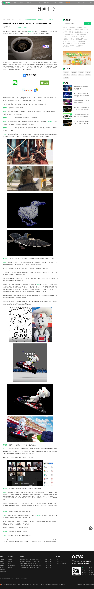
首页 (15, 3)
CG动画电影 (66, 39)
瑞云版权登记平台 (67, 41)
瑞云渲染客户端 (75, 43)
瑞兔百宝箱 (2, 569)
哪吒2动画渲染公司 (78, 32)
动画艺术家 (66, 45)
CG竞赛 (66, 77)
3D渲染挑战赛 (66, 34)
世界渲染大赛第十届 (68, 32)
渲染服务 (38, 515)
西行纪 (86, 29)
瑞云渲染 (87, 32)
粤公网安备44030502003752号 (31, 584)
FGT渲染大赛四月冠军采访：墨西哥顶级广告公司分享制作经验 (39, 20)
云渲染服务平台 (67, 36)
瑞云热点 (74, 72)
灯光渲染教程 (73, 39)
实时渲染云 (83, 34)
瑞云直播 (74, 75)
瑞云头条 (66, 72)
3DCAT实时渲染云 (15, 578)
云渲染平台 (74, 36)
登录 (91, 3)
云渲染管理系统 (11, 565)
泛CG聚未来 (66, 46)
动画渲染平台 (72, 27)
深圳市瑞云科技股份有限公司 (10, 584)
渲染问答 (2, 565)
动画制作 (83, 41)
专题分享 (2, 563)
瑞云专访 (21, 20)
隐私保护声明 (3, 571)
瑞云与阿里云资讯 (75, 34)
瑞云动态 (81, 75)
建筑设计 (80, 39)
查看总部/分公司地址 (61, 563)
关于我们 (61, 3)
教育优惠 (10, 561)
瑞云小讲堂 (66, 75)
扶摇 (64, 29)
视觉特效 (78, 38)
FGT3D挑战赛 (66, 43)
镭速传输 (23, 578)
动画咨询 (58, 559)
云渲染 (38, 284)
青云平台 (10, 563)
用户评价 (2, 567)
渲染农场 (30, 31)
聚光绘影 (69, 29)
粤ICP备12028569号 (21, 584)
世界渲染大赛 (78, 31)
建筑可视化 (82, 43)
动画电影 (86, 39)
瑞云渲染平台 (66, 38)
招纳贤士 (2, 561)
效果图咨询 (59, 561)
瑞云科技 (65, 27)
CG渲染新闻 (19, 27)
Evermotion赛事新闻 (75, 46)
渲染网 (25, 27)
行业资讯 (81, 72)
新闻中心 (14, 20)
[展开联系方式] (91, 528)
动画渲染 (65, 31)
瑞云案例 (88, 75)
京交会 (85, 27)
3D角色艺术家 (76, 41)
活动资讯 (10, 567)
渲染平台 (50, 121)
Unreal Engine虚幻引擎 (84, 36)
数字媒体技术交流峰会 (78, 29)
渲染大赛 (71, 31)
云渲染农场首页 (6, 20)
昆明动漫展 (79, 27)
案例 (40, 3)
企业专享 (10, 559)
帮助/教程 (85, 3)
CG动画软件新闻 (79, 45)
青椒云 (26, 578)
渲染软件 (83, 38)
